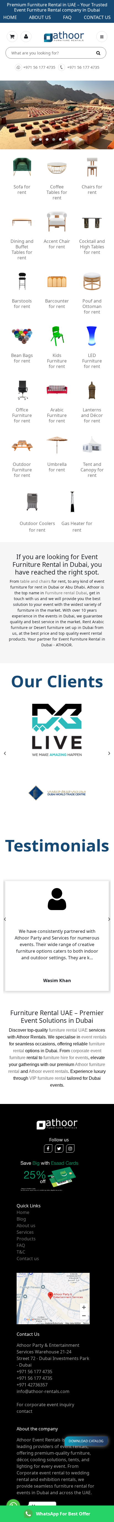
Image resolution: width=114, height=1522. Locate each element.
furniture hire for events (65, 1057)
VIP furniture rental (47, 1078)
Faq (67, 17)
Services (25, 1232)
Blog (21, 1219)
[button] (33, 139)
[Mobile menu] (101, 36)
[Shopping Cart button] (12, 36)
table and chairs (35, 581)
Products (26, 1239)
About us (40, 17)
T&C (21, 1252)
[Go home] (57, 1123)
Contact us (97, 17)
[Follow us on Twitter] (59, 1148)
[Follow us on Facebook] (48, 1148)
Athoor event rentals (48, 1071)
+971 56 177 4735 (39, 67)
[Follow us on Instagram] (70, 1148)
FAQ (21, 1245)
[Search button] (98, 52)
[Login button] (26, 36)
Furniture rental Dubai (66, 592)
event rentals (94, 1037)
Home (10, 17)
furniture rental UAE (68, 1030)
